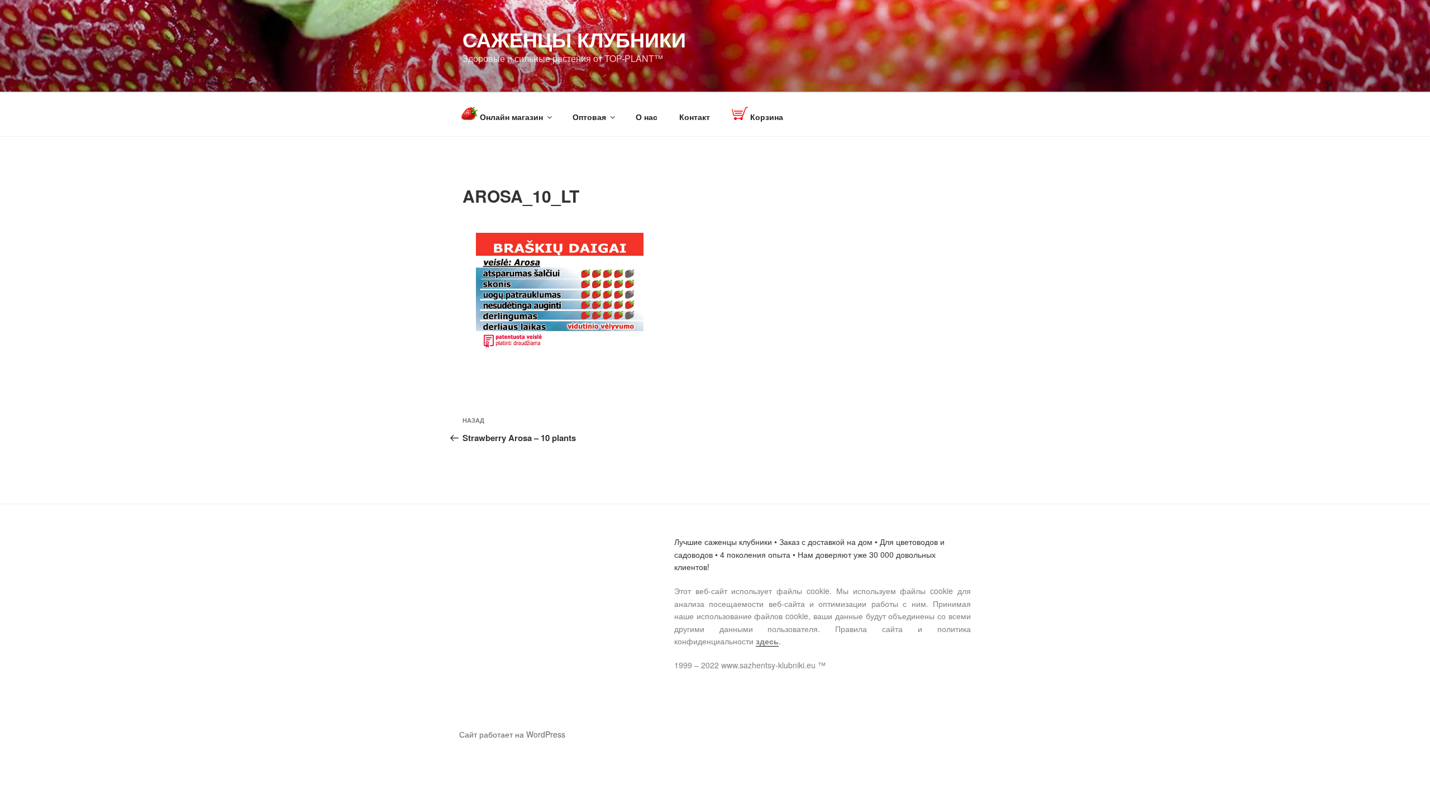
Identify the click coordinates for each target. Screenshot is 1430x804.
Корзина (765, 116)
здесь (767, 641)
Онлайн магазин (510, 116)
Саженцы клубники (574, 39)
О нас (646, 116)
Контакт (694, 116)
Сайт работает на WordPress (512, 734)
